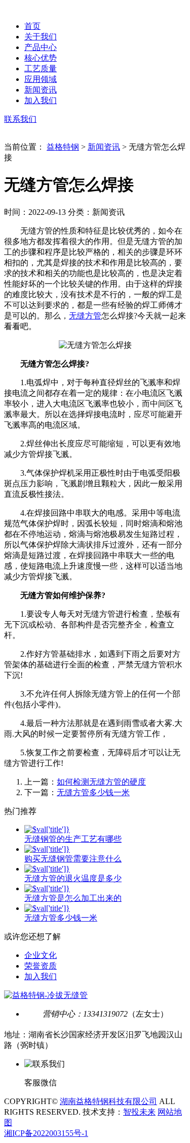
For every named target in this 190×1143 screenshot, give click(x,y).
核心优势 (40, 58)
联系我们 (20, 119)
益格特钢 (63, 147)
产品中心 (40, 47)
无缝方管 (85, 315)
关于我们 (40, 36)
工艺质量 (40, 68)
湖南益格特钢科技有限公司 (108, 1101)
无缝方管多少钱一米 (93, 792)
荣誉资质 (40, 966)
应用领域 (40, 79)
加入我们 (40, 100)
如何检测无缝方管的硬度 (101, 782)
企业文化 (40, 955)
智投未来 (139, 1112)
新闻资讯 (40, 89)
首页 (32, 26)
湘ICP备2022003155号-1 (46, 1133)
